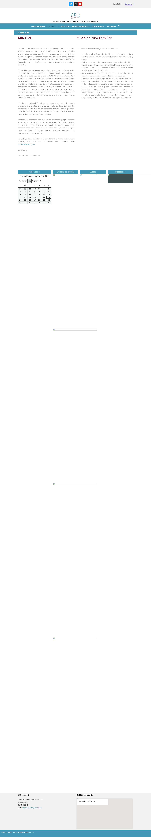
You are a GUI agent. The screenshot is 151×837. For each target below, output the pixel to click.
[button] (119, 26)
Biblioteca (65, 26)
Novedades (117, 4)
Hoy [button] (29, 181)
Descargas (111, 26)
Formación (53, 26)
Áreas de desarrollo (80, 26)
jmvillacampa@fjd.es (26, 144)
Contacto (128, 4)
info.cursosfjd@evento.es (32, 808)
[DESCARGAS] (120, 178)
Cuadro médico (98, 26)
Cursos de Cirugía (38, 26)
